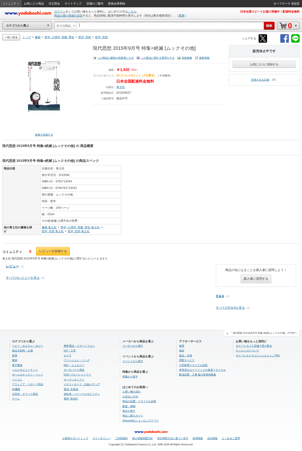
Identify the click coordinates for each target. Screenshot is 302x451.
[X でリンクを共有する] (263, 42)
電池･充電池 (71, 389)
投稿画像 (187, 57)
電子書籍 (17, 365)
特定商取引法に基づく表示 (172, 438)
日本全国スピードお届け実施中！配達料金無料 (270, 11)
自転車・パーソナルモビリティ (82, 394)
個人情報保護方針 (142, 438)
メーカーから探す (132, 345)
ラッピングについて (247, 350)
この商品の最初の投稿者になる (115, 57)
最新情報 (204, 57)
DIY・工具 (70, 350)
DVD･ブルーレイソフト (77, 374)
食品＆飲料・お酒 (22, 350)
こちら (132, 11)
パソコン (17, 379)
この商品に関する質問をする (158, 57)
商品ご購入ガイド (132, 415)
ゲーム (16, 398)
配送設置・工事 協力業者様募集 (197, 374)
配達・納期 (128, 406)
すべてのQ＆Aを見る (230, 307)
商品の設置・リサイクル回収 (139, 401)
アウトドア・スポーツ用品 (27, 384)
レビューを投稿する (53, 251)
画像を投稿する (44, 134)
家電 (14, 355)
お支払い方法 (130, 396)
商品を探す (128, 410)
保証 (181, 350)
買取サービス (187, 360)
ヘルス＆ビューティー (25, 369)
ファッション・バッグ (77, 360)
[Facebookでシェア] (284, 42)
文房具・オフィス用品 (25, 394)
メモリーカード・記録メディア (82, 384)
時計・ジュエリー (74, 365)
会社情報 (212, 438)
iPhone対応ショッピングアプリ (140, 420)
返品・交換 (185, 355)
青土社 (120, 87)
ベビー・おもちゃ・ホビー (27, 345)
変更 (182, 15)
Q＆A (220, 296)
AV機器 (16, 389)
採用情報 (198, 438)
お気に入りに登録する (264, 64)
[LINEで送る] (295, 42)
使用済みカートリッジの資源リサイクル (202, 369)
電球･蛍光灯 (71, 398)
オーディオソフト (74, 379)
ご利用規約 (121, 438)
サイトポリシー (101, 438)
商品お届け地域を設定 (68, 15)
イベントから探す (132, 361)
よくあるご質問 (231, 438)
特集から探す (130, 376)
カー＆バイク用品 (74, 369)
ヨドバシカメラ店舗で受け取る (254, 345)
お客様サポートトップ (75, 438)
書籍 (14, 360)
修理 (181, 345)
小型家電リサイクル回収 (193, 365)
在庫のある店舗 (260, 79)
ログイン (60, 11)
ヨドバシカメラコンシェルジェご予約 (258, 355)
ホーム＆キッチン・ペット (27, 374)
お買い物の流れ (131, 391)
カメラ (67, 355)
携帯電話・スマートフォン (79, 345)
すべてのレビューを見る (23, 278)
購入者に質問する (256, 278)
